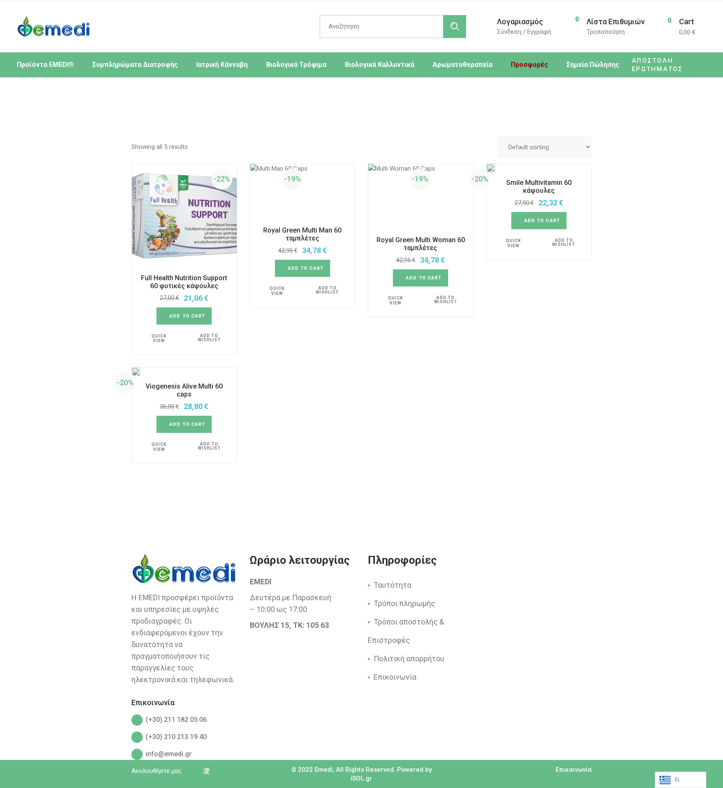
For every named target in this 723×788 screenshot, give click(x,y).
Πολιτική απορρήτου (409, 658)
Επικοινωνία (395, 677)
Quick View (159, 338)
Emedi (324, 769)
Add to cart (187, 316)
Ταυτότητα (392, 585)
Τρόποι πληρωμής (404, 603)
